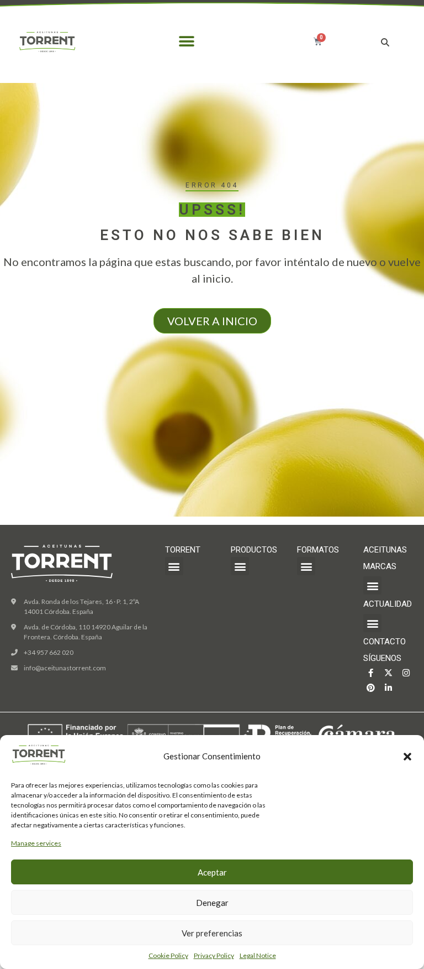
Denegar (212, 903)
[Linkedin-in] (388, 687)
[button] (407, 756)
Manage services (36, 843)
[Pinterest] (370, 687)
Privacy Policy (214, 955)
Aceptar (212, 872)
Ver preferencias (212, 933)
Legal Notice (258, 955)
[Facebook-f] (370, 672)
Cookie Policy (168, 955)
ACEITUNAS (385, 550)
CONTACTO (384, 642)
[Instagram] (406, 672)
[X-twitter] (388, 672)
